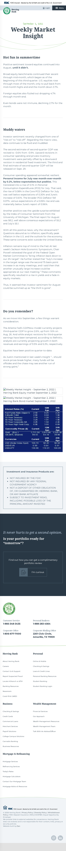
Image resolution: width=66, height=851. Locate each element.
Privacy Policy (27, 813)
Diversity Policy (40, 813)
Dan (18, 826)
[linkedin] (60, 838)
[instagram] (53, 838)
